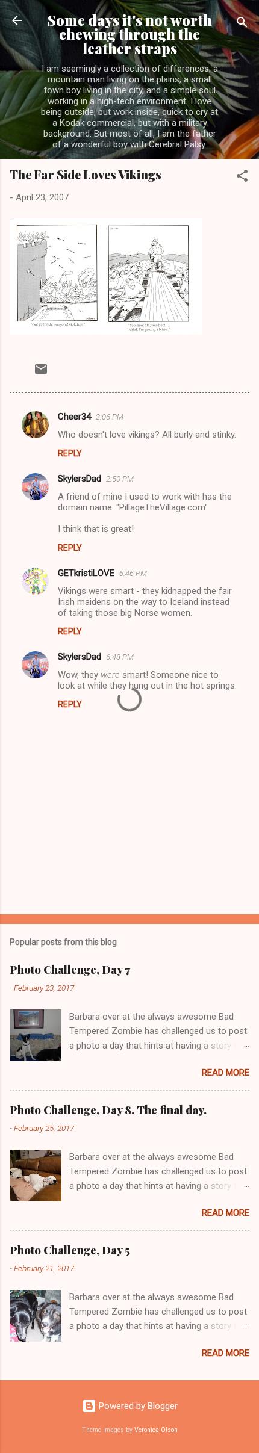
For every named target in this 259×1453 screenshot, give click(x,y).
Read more (225, 1072)
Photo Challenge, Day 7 (70, 969)
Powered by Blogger (137, 1406)
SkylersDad (79, 478)
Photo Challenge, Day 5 (70, 1250)
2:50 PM (120, 478)
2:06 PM (109, 416)
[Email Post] (41, 373)
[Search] (242, 24)
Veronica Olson (156, 1430)
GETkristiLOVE (86, 573)
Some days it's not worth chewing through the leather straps (130, 34)
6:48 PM (120, 656)
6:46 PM (133, 573)
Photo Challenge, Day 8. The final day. (108, 1110)
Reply (70, 453)
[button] (242, 178)
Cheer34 (74, 416)
